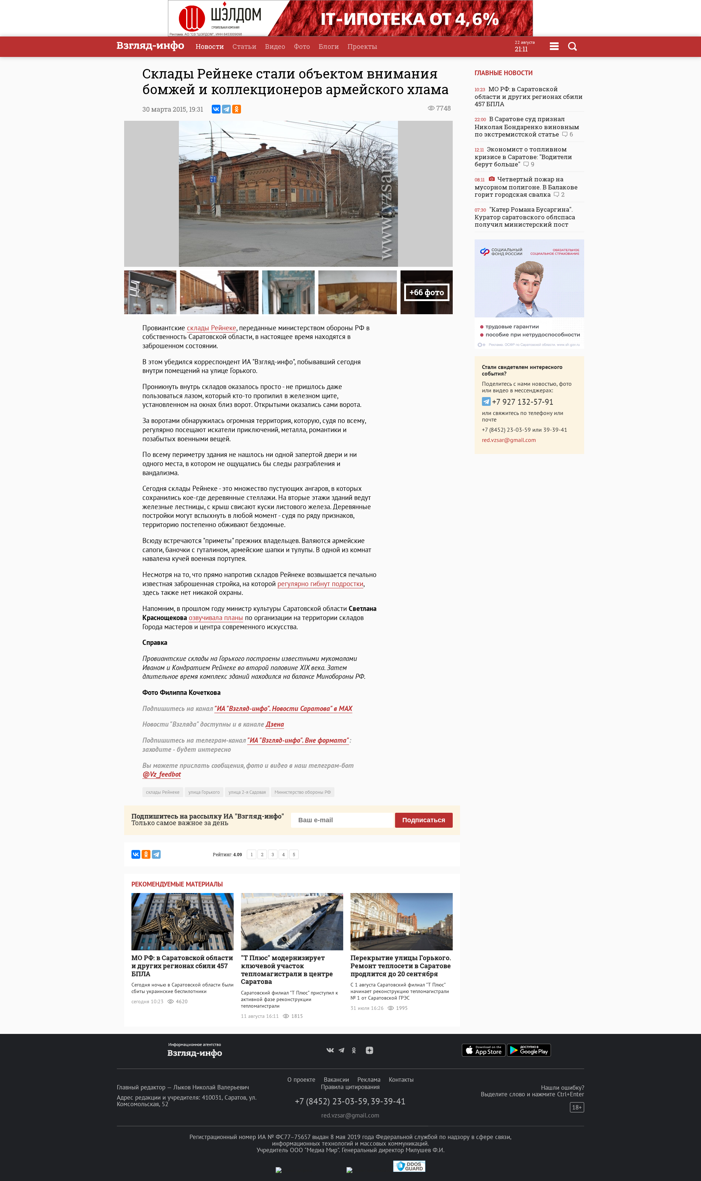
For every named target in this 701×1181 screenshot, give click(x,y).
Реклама (368, 1080)
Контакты (401, 1080)
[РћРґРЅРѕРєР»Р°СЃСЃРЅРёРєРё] (236, 109)
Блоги (329, 46)
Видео (275, 46)
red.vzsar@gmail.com (509, 439)
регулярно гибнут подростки (320, 583)
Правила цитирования (350, 1087)
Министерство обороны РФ (303, 792)
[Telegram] (226, 109)
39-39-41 (555, 429)
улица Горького (204, 792)
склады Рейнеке (211, 327)
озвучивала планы (216, 617)
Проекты (362, 46)
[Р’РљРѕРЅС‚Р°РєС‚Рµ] (216, 109)
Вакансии (336, 1080)
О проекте (301, 1080)
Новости (210, 46)
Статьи (244, 46)
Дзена (275, 724)
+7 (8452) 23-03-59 (506, 429)
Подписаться (423, 820)
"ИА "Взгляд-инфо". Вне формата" (298, 740)
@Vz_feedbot (161, 774)
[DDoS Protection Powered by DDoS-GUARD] (409, 1170)
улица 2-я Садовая (247, 792)
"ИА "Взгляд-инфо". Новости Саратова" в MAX (283, 708)
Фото (302, 46)
